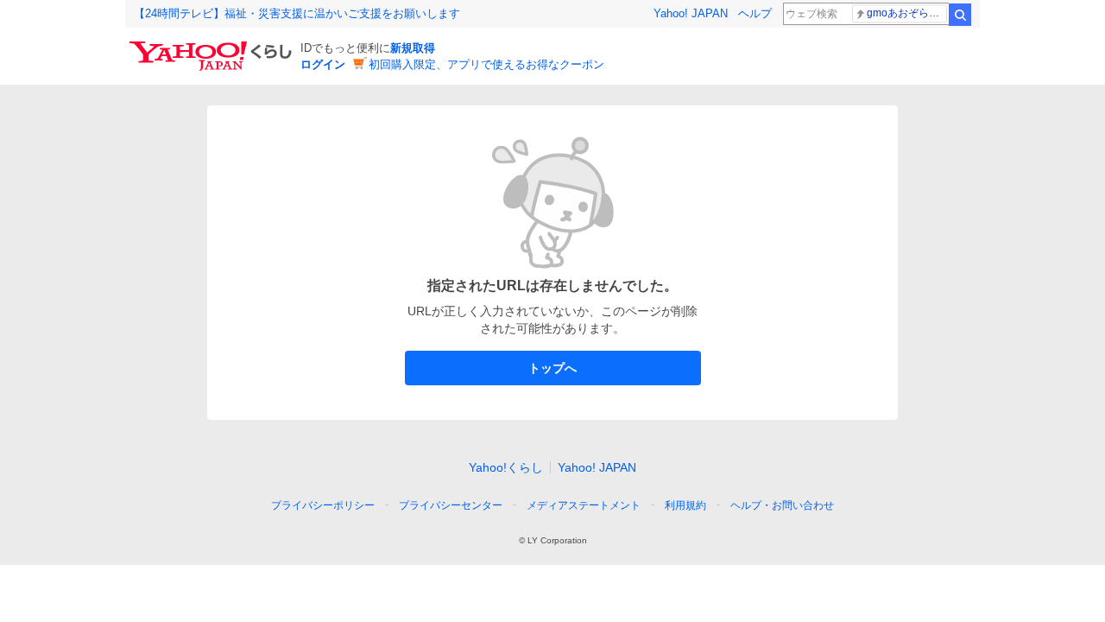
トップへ (552, 368)
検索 (960, 14)
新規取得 (412, 47)
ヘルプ (755, 13)
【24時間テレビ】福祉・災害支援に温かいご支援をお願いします (297, 13)
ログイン (322, 64)
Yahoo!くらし (506, 467)
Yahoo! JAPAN (691, 13)
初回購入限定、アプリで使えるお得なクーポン (486, 64)
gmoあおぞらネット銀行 (907, 13)
